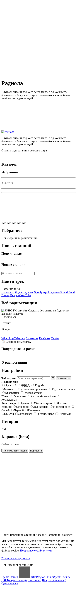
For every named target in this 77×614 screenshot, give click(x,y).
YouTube (25, 295)
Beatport (15, 295)
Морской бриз (61, 406)
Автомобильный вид (43, 396)
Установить (63, 378)
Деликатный (41, 406)
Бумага (25, 403)
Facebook (44, 338)
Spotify (38, 292)
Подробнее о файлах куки (36, 550)
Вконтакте (7, 292)
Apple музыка (51, 292)
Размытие (34, 410)
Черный (19, 410)
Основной (20, 396)
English (39, 385)
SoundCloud (67, 292)
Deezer (5, 295)
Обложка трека (33, 392)
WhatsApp (7, 338)
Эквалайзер (25, 413)
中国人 (26, 385)
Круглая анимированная (32, 389)
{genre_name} (9, 576)
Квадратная (12, 392)
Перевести (36, 450)
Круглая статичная (63, 389)
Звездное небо (45, 413)
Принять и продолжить (15, 558)
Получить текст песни (15, 450)
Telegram (19, 338)
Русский (11, 385)
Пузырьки (64, 413)
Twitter (55, 338)
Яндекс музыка (24, 292)
